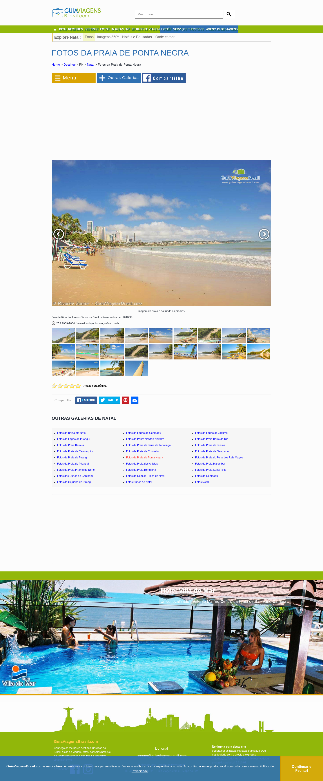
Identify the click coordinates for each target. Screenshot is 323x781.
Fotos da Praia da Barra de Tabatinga (148, 445)
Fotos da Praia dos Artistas (142, 463)
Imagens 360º (108, 37)
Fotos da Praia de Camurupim (75, 451)
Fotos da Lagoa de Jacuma (211, 432)
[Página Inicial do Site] (55, 29)
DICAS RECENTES (71, 29)
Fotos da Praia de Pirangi (72, 457)
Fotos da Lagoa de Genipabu (143, 432)
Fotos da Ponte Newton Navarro (145, 439)
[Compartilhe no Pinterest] (125, 400)
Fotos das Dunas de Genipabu (75, 476)
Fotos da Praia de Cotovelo (142, 451)
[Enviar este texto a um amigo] (135, 400)
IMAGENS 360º (120, 29)
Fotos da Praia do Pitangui (73, 463)
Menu (69, 78)
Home (56, 64)
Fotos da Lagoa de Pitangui (73, 439)
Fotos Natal (202, 482)
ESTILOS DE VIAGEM (146, 29)
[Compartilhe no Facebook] (164, 77)
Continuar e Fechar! (301, 768)
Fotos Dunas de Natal (139, 482)
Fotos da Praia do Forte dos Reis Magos (219, 457)
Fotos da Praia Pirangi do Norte (76, 469)
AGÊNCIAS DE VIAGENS (222, 29)
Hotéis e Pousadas (137, 37)
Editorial (161, 748)
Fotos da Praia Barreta (70, 445)
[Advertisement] (99, 119)
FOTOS (105, 29)
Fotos (89, 37)
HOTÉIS (166, 29)
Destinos (70, 64)
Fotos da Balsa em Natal (71, 432)
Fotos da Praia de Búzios (210, 445)
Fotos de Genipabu (206, 476)
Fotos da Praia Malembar (210, 463)
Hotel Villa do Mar (187, 590)
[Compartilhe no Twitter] (109, 400)
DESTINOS (91, 29)
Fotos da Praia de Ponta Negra (144, 457)
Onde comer (164, 37)
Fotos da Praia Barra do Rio (211, 439)
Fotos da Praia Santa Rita (210, 469)
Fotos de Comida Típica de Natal (145, 476)
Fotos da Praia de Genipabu (212, 451)
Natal (90, 64)
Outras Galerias (123, 77)
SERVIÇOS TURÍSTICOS (188, 29)
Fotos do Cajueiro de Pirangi (74, 482)
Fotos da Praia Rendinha (141, 469)
